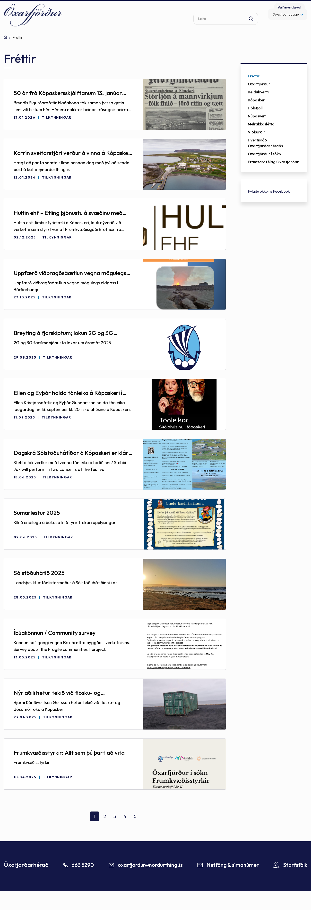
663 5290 (82, 864)
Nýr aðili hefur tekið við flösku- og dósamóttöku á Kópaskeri (57, 693)
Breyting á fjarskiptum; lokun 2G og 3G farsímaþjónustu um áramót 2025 (63, 333)
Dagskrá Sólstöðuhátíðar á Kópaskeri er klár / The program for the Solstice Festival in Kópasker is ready (73, 453)
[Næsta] (145, 818)
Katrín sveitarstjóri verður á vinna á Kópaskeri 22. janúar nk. (73, 153)
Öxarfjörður (5, 37)
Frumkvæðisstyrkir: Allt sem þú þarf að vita (69, 752)
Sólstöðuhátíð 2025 (39, 572)
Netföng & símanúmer (233, 864)
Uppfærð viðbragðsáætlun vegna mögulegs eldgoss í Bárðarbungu (70, 273)
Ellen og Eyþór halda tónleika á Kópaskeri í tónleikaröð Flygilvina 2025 (68, 393)
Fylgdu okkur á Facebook (269, 191)
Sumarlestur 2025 (37, 512)
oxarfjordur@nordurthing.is (150, 864)
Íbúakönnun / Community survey (54, 632)
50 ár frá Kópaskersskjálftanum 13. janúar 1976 (68, 93)
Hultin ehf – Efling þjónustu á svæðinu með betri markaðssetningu (68, 213)
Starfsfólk (295, 864)
